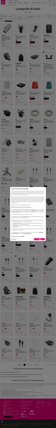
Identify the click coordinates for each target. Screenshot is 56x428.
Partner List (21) (21, 236)
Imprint (17, 236)
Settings (14, 239)
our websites (33, 210)
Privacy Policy (13, 236)
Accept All (42, 239)
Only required (37, 239)
